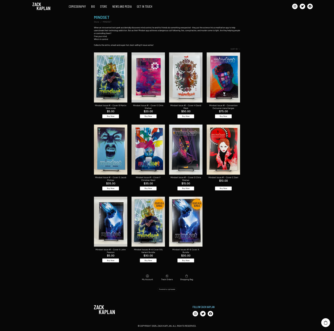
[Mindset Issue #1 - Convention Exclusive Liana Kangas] (223, 77)
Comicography (77, 6)
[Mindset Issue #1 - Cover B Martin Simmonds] (110, 77)
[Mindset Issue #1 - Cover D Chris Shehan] (185, 150)
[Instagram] (295, 6)
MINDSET (107, 22)
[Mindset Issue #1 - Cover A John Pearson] (110, 222)
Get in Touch (144, 6)
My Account (147, 279)
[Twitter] (302, 6)
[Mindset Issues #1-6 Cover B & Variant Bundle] (148, 222)
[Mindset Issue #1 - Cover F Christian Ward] (148, 150)
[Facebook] (310, 6)
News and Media (122, 6)
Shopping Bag (186, 279)
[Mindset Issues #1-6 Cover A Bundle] (185, 222)
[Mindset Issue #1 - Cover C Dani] (223, 150)
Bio (93, 6)
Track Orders (167, 279)
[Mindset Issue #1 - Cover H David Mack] (185, 77)
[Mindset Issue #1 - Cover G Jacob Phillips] (110, 150)
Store (103, 6)
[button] (325, 322)
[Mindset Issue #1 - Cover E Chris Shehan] (148, 77)
